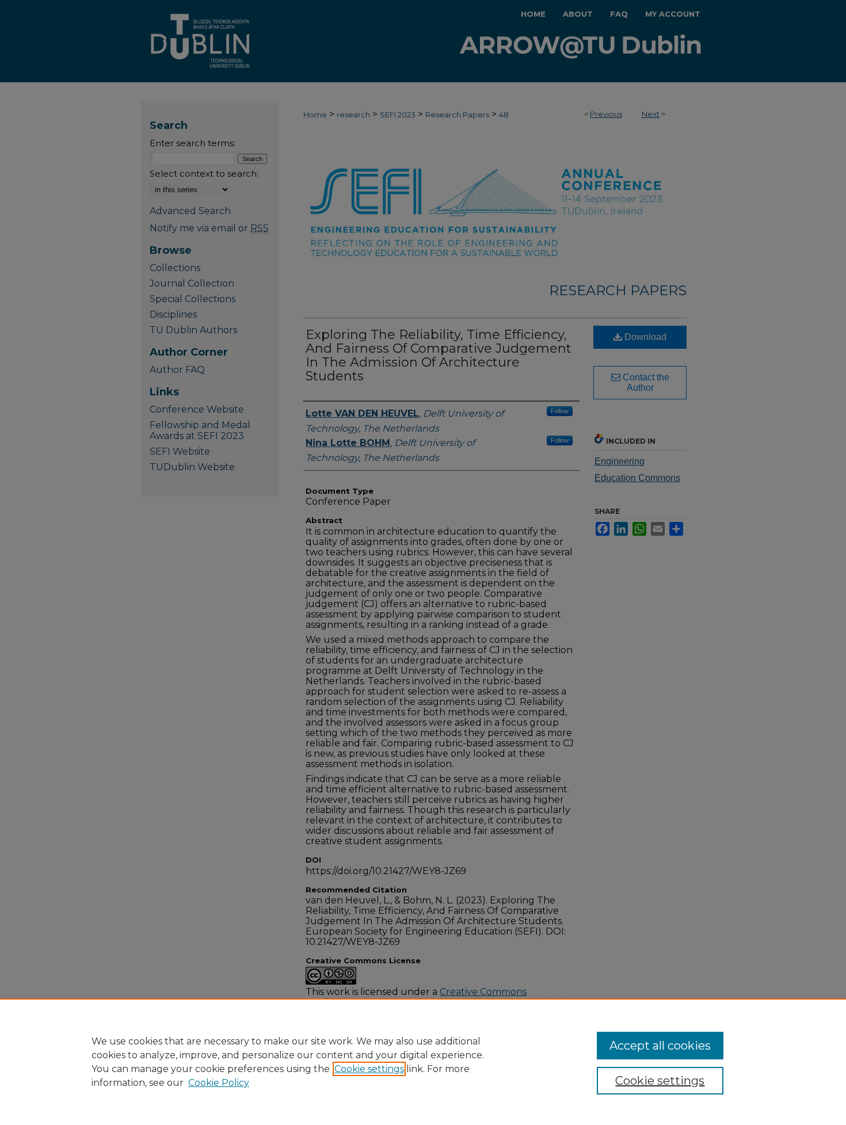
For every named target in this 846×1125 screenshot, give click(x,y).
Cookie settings (369, 1068)
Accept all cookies (660, 1045)
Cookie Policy (218, 1082)
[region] (423, 1061)
